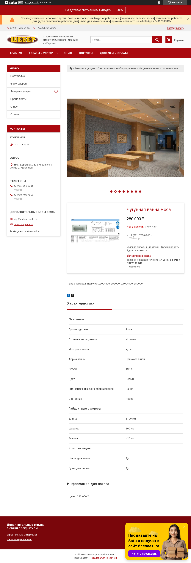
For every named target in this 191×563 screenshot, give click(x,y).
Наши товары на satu (19, 539)
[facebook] (68, 295)
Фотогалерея (18, 83)
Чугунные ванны (149, 68)
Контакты (86, 53)
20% (120, 10)
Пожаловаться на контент (103, 558)
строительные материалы (22, 534)
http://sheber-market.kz (26, 219)
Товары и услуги (41, 53)
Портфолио (17, 75)
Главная (16, 53)
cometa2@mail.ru (23, 224)
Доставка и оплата (114, 53)
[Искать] (157, 39)
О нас (68, 53)
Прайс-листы (18, 98)
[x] (72, 295)
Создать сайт (32, 2)
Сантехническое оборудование (117, 68)
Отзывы (15, 114)
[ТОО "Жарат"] (22, 43)
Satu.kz (112, 554)
